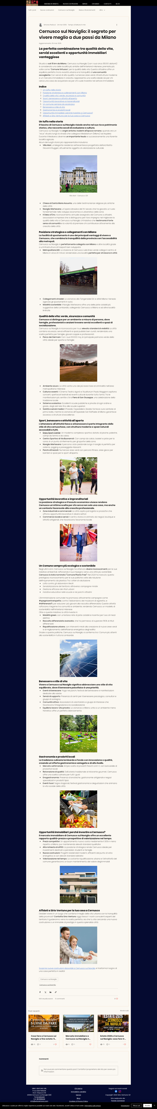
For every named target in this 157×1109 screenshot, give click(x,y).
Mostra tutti (124, 1011)
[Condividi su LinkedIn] (50, 992)
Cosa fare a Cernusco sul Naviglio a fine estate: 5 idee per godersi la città (43, 1037)
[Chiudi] (154, 1105)
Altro (101, 10)
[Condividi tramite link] (56, 992)
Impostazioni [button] (125, 1106)
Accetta (147, 1106)
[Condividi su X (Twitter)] (45, 992)
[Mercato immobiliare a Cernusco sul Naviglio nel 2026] (78, 1023)
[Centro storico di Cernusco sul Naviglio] (43, 1023)
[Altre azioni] (116, 24)
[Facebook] (116, 1091)
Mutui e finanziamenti (87, 10)
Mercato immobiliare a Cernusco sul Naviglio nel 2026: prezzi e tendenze (78, 1037)
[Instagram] (119, 1091)
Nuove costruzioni (47, 10)
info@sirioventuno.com (39, 1101)
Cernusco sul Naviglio (66, 10)
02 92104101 (40, 1097)
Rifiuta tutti (136, 1106)
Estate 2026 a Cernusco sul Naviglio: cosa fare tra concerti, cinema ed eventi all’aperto (113, 1037)
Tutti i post (32, 10)
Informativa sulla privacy (92, 1106)
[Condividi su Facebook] (40, 992)
